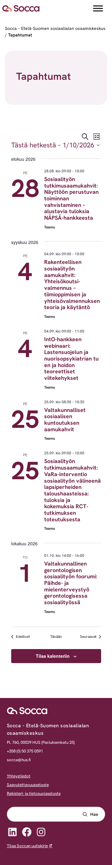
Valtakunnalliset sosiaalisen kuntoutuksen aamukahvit (65, 419)
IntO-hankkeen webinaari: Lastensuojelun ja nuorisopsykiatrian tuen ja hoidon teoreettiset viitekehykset (71, 358)
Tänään (56, 636)
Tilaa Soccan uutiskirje (27, 845)
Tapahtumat (20, 35)
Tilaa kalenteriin (53, 656)
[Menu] (98, 9)
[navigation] (56, 8)
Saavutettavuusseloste (28, 784)
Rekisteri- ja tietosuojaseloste (34, 793)
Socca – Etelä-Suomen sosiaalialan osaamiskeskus (55, 28)
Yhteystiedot (18, 776)
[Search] (90, 814)
